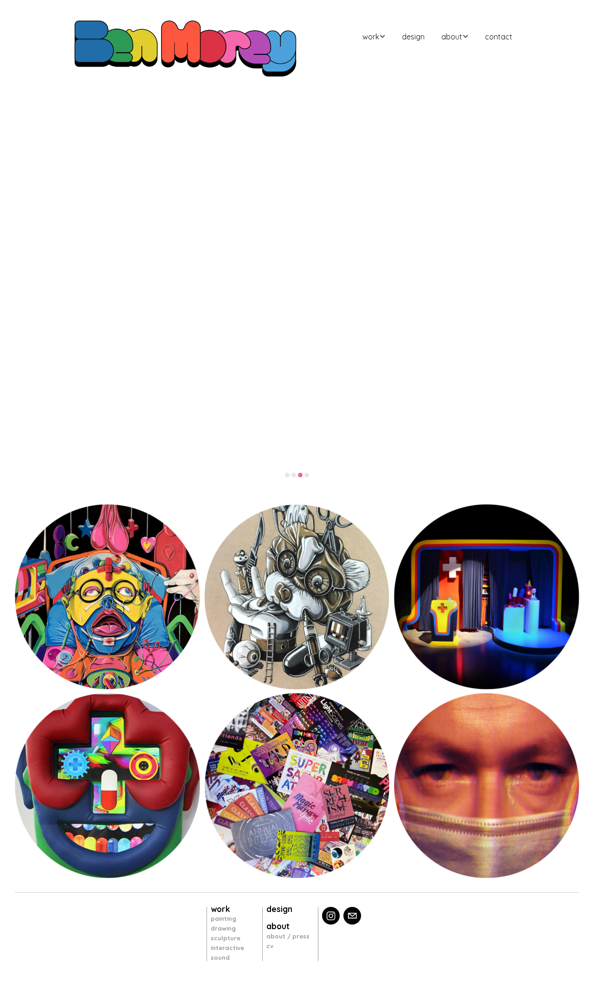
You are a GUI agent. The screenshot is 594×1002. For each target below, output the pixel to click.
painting (223, 918)
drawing (223, 928)
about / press (288, 936)
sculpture (225, 938)
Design (413, 36)
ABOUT (451, 36)
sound (220, 957)
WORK (370, 36)
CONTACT (498, 36)
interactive (227, 947)
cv (269, 946)
